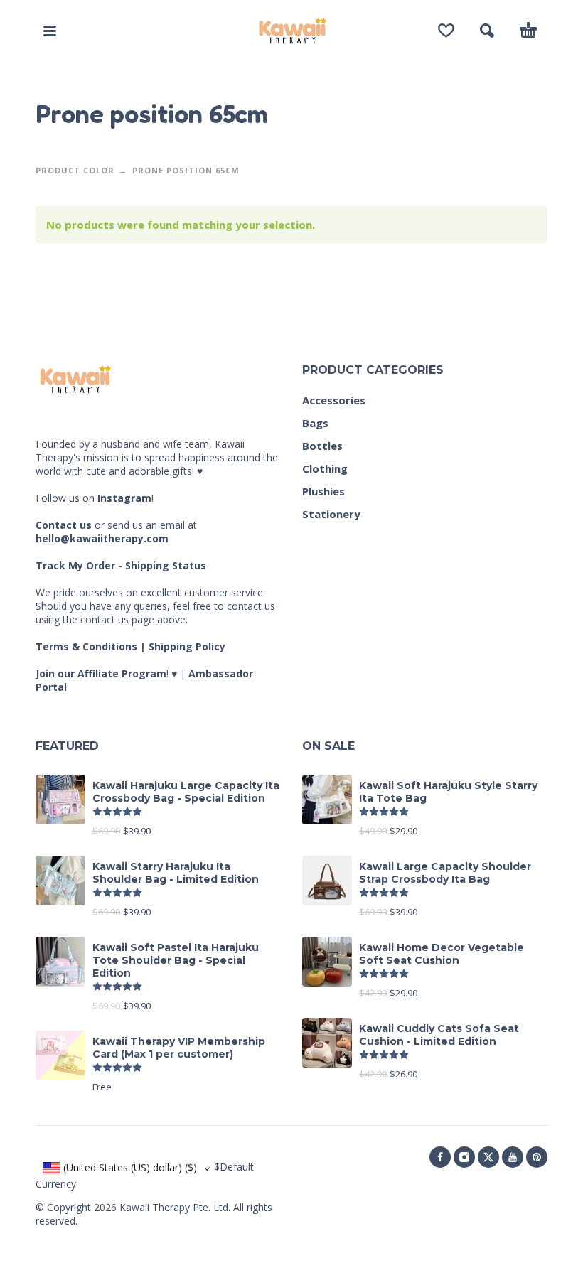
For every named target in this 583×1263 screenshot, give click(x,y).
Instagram (124, 498)
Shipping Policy (187, 646)
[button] (50, 30)
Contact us (64, 525)
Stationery (331, 513)
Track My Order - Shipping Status (121, 565)
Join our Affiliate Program (101, 673)
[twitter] (488, 1157)
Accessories (333, 400)
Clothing (325, 468)
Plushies (323, 491)
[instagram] (464, 1157)
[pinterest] (536, 1157)
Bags (315, 422)
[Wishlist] (446, 30)
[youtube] (512, 1157)
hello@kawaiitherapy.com (102, 538)
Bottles (322, 445)
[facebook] (440, 1157)
